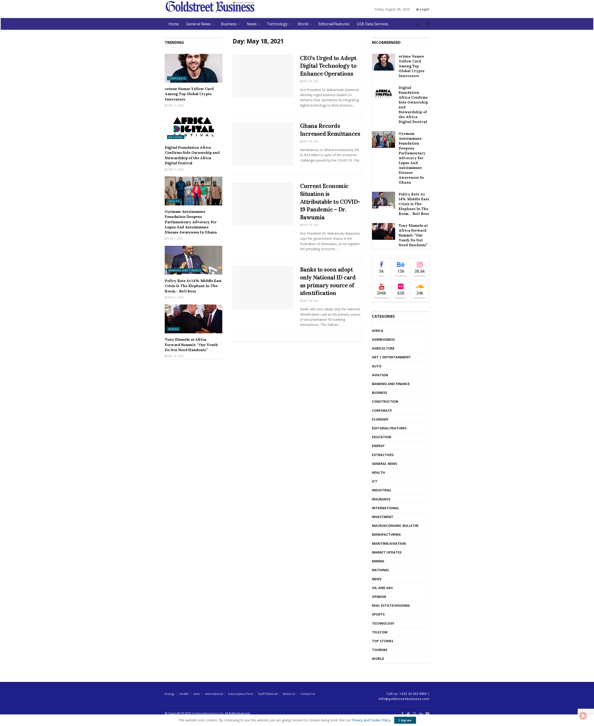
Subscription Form (240, 694)
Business (229, 23)
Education (381, 437)
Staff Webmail (268, 694)
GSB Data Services (372, 23)
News (252, 23)
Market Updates (387, 552)
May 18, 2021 (310, 81)
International (385, 508)
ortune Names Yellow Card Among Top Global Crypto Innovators (189, 93)
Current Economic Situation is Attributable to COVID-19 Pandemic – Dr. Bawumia (330, 201)
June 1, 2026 (174, 238)
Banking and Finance (184, 270)
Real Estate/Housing (391, 605)
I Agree (405, 720)
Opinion (379, 596)
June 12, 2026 (175, 105)
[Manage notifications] (583, 716)
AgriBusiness (383, 339)
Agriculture (383, 348)
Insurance (381, 499)
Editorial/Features (333, 23)
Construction (385, 401)
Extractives (383, 455)
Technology (277, 23)
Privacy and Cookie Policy (371, 720)
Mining (378, 561)
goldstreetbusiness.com (207, 713)
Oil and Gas (382, 588)
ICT (374, 481)
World (303, 23)
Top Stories (382, 641)
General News (198, 23)
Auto (376, 366)
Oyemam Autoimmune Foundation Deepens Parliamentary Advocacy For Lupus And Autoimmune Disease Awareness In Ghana (191, 222)
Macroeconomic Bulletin (395, 525)
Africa (173, 329)
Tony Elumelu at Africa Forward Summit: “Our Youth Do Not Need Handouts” (191, 344)
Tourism (379, 650)
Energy (378, 446)
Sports (378, 614)
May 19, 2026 (175, 356)
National (175, 137)
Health (174, 201)
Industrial (381, 490)
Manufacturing (386, 534)
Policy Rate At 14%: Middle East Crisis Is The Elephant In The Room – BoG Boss (193, 285)
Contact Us (307, 694)
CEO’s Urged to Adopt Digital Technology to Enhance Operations (328, 66)
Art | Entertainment (391, 357)
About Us (289, 694)
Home (173, 23)
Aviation (380, 375)
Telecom (379, 632)
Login (424, 9)
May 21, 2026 (175, 297)
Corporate (177, 78)
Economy (380, 419)
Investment (382, 517)
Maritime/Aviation (389, 543)
